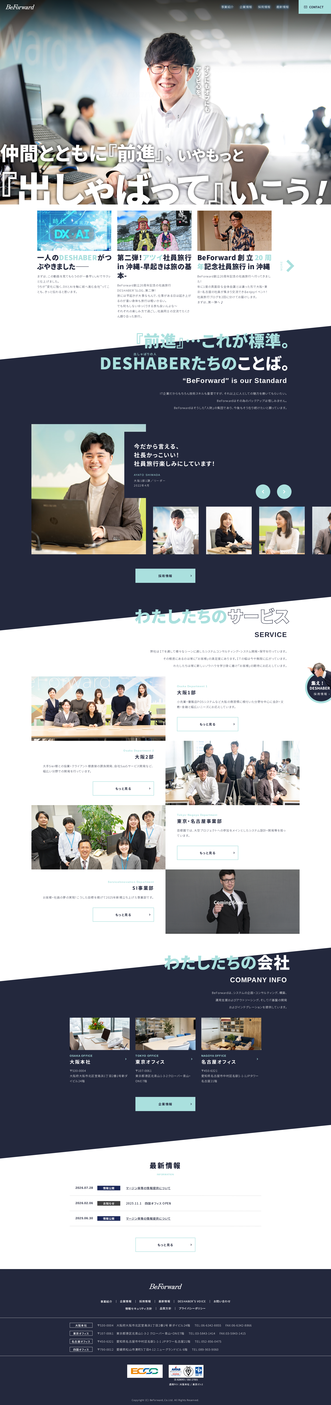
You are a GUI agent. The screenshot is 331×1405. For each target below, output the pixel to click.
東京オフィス (150, 1061)
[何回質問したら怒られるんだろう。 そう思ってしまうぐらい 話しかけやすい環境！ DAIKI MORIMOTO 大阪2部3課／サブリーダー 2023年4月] (54, 489)
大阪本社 (80, 1061)
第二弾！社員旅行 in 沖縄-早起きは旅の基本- (154, 266)
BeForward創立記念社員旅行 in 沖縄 (234, 261)
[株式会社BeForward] (17, 7)
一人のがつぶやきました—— (74, 261)
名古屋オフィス (218, 1061)
